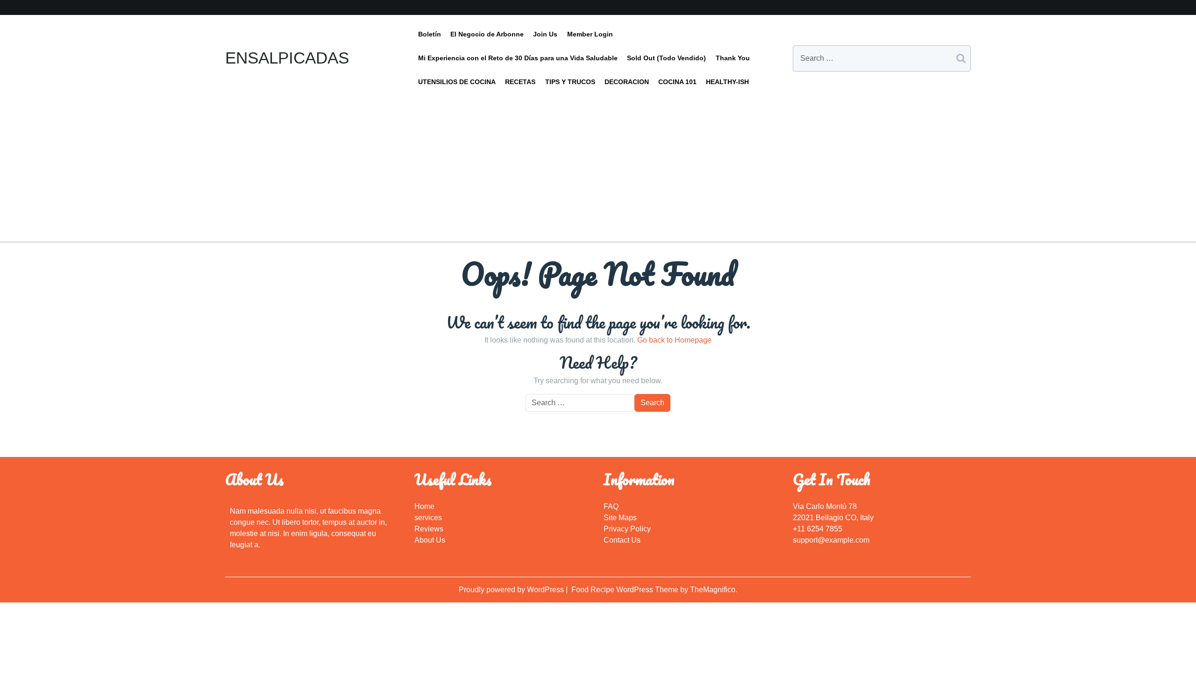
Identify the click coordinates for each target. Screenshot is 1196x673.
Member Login (590, 34)
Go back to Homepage (674, 340)
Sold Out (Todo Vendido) (666, 58)
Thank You (733, 58)
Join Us (545, 34)
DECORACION (627, 82)
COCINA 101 (677, 82)
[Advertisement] (598, 164)
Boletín (429, 34)
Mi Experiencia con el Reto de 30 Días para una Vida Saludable (518, 58)
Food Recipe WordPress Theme (625, 590)
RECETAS (520, 82)
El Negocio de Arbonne (487, 34)
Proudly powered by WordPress (512, 590)
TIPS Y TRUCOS (570, 82)
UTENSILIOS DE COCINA (457, 82)
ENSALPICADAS (287, 58)
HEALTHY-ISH (727, 82)
